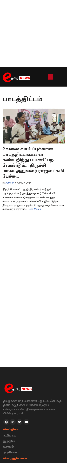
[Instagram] (13, 422)
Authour (10, 183)
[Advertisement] (33, 33)
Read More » (34, 209)
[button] (50, 77)
